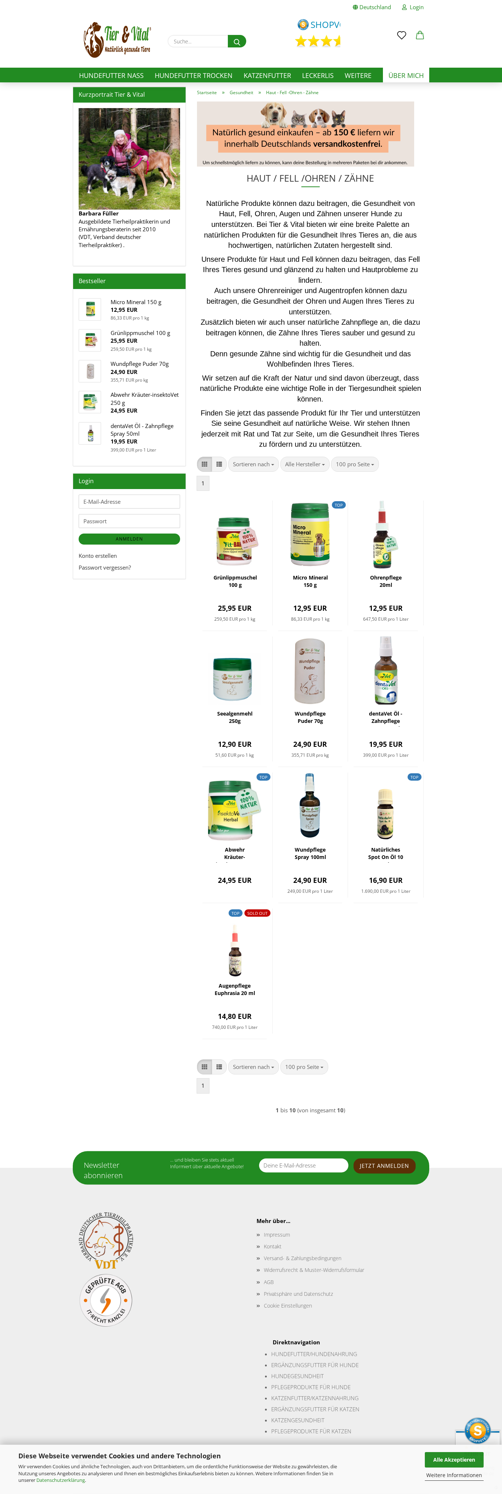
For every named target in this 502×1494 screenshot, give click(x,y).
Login (415, 7)
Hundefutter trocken (194, 75)
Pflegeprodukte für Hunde (311, 1387)
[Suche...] (237, 41)
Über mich (406, 75)
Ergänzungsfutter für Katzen (315, 1409)
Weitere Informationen (454, 1475)
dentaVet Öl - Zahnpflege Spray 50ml (385, 718)
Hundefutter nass (111, 75)
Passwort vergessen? (105, 567)
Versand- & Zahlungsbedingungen (302, 1258)
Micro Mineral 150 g (310, 581)
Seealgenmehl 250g (234, 717)
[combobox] (253, 464)
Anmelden (129, 539)
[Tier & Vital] (117, 40)
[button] (420, 30)
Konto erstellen (98, 555)
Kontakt (273, 1246)
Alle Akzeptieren (454, 1459)
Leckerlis (318, 75)
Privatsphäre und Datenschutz (298, 1293)
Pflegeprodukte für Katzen (311, 1431)
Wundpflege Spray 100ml (310, 853)
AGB (269, 1282)
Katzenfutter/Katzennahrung (315, 1398)
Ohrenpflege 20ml (386, 581)
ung (351, 1354)
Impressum (277, 1234)
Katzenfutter (267, 75)
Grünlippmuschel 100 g (235, 581)
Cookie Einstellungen (288, 1305)
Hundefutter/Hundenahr (308, 1354)
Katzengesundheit (297, 1420)
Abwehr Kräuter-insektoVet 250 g (235, 854)
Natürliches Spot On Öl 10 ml (385, 854)
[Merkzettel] (401, 30)
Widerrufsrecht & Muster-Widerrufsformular (314, 1269)
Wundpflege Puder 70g (310, 717)
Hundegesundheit (297, 1376)
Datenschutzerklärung (60, 1480)
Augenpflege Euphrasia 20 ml (235, 989)
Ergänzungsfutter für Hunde (315, 1365)
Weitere (358, 75)
